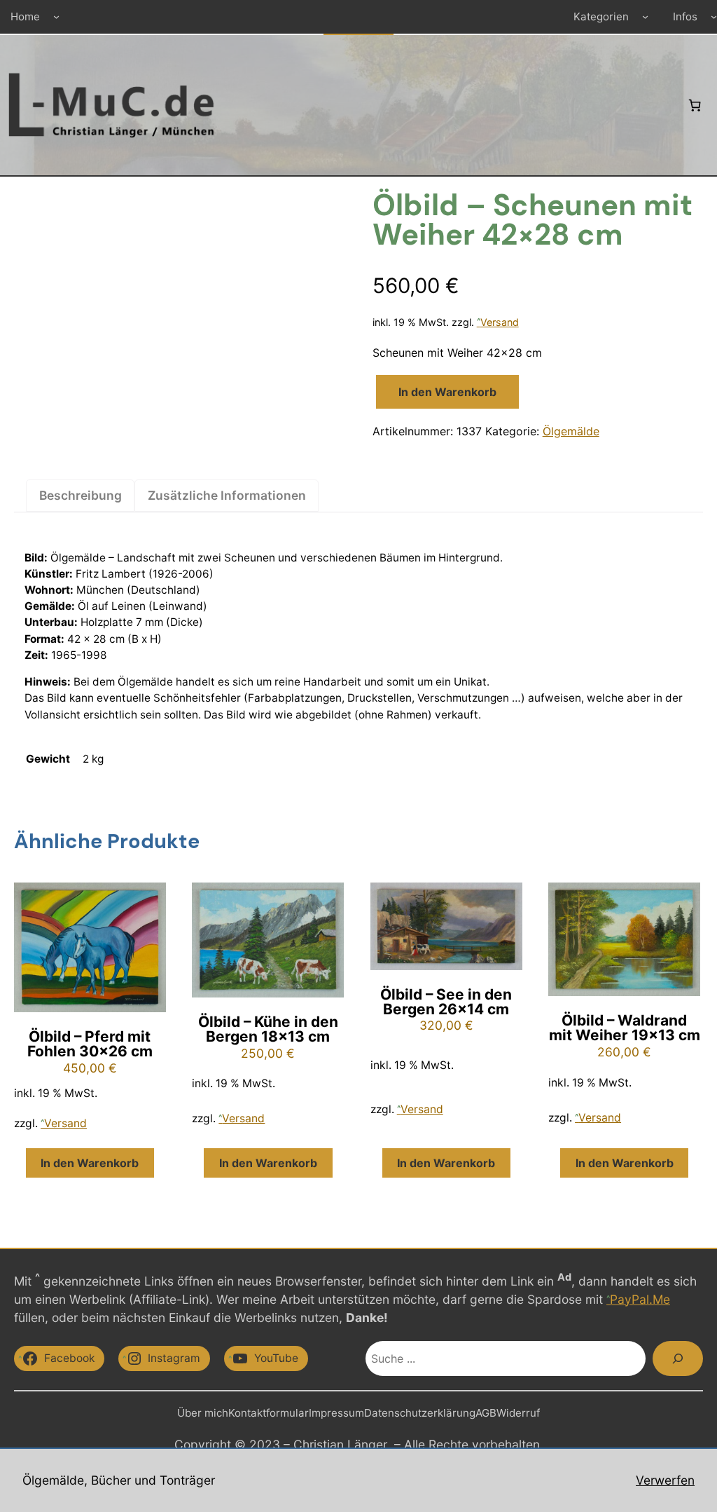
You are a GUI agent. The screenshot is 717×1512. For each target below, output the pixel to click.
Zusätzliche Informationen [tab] (227, 495)
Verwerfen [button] (665, 1480)
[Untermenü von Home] (56, 16)
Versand (499, 322)
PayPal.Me (640, 1299)
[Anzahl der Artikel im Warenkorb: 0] (694, 105)
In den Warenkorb (447, 392)
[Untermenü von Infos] (714, 16)
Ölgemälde (571, 431)
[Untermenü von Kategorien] (645, 16)
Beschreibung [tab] (80, 495)
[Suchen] (678, 1358)
